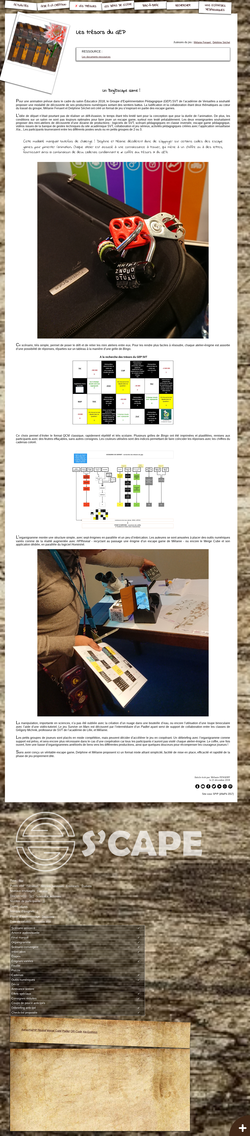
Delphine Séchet (221, 42)
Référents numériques (52, 886)
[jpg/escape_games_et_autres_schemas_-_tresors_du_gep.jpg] (123, 529)
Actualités (21, 5)
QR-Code (76, 1031)
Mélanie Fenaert (203, 42)
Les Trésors (87, 6)
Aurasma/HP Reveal (33, 1030)
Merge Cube (54, 1031)
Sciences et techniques (48, 896)
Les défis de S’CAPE (118, 5)
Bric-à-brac (150, 5)
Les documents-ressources (96, 56)
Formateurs (33, 886)
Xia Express (90, 1032)
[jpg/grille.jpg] (123, 426)
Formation (42, 891)
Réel (21, 880)
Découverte (48, 916)
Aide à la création (53, 5)
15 (43, 901)
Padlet (66, 1031)
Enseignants (72, 886)
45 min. (24, 906)
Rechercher (182, 5)
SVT (31, 896)
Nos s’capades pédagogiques (215, 7)
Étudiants (87, 886)
